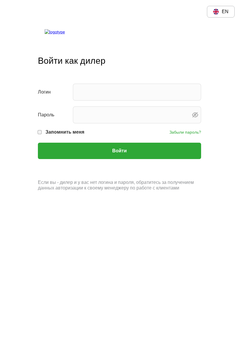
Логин (44, 91)
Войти (119, 150)
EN (225, 11)
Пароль (46, 114)
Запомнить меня (64, 132)
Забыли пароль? (185, 132)
